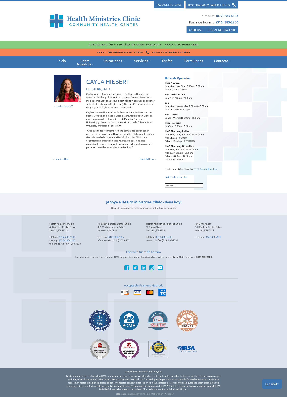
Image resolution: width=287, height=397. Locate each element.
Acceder (169, 393)
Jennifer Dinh (60, 158)
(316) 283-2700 (227, 22)
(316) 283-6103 (67, 236)
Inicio (61, 60)
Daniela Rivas (148, 158)
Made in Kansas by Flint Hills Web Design (142, 393)
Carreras (195, 29)
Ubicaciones (113, 60)
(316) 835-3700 (164, 236)
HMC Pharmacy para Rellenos (209, 4)
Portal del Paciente (222, 29)
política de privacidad (176, 176)
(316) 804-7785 (116, 236)
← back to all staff (63, 106)
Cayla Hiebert (108, 81)
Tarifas (167, 60)
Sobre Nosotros (84, 62)
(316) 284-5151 (213, 236)
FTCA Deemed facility (205, 168)
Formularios (193, 60)
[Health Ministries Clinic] (95, 21)
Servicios (141, 60)
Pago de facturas (168, 4)
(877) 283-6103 (227, 15)
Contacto (221, 60)
